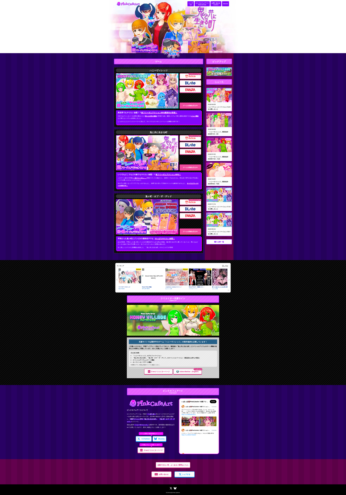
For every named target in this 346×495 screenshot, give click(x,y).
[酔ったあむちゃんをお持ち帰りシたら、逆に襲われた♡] (223, 277)
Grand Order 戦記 (147, 287)
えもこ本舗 (215, 288)
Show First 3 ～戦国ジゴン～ (196, 287)
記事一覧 (221, 242)
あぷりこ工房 (168, 288)
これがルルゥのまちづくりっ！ (173, 287)
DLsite (225, 266)
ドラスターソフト (193, 288)
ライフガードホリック (124, 287)
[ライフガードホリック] (130, 277)
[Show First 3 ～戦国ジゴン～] (200, 277)
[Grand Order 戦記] (153, 277)
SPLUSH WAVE (146, 288)
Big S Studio (122, 288)
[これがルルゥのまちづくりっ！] (176, 277)
